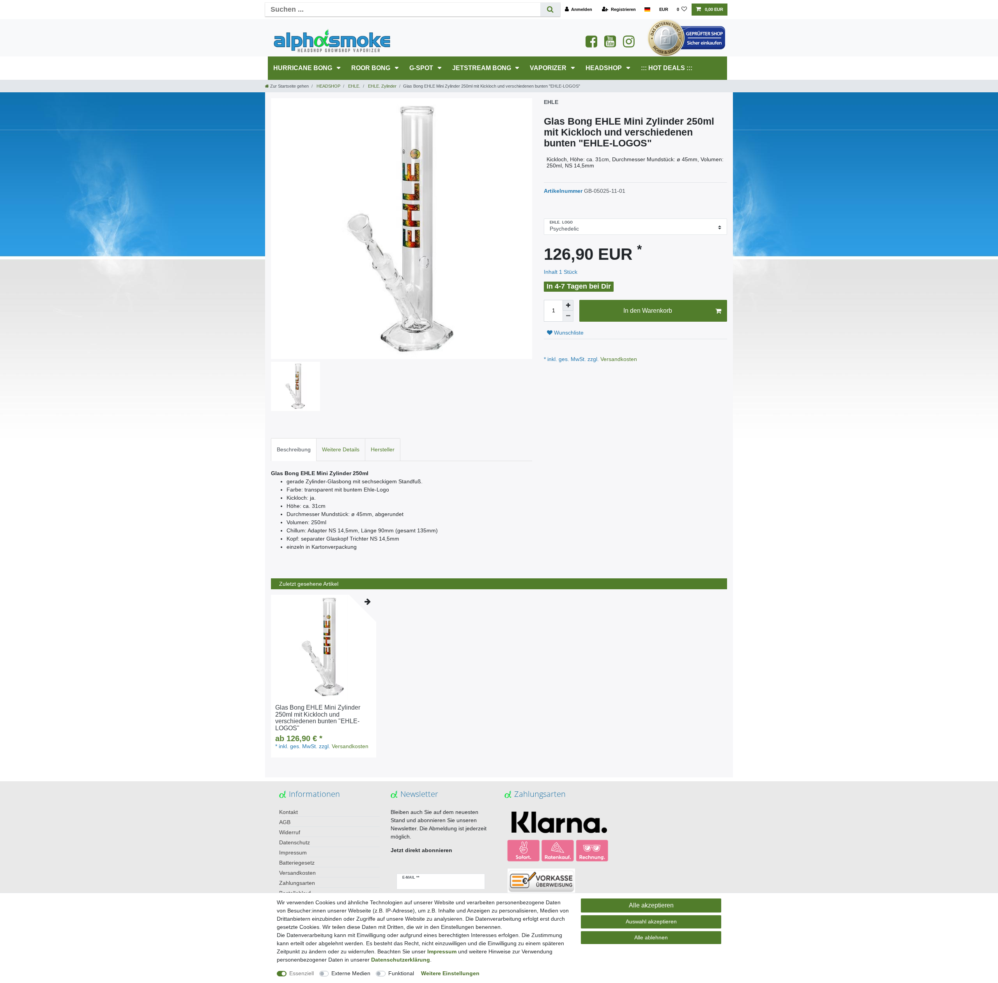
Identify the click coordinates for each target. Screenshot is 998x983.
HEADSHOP (604, 68)
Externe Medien (350, 973)
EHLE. (353, 86)
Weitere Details (340, 449)
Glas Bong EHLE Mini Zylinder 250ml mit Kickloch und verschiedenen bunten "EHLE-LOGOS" (317, 717)
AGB (284, 822)
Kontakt (288, 812)
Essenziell (301, 973)
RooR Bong (371, 68)
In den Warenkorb (647, 310)
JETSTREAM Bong (482, 68)
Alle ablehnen (651, 937)
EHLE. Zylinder (381, 86)
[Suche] (550, 9)
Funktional (401, 973)
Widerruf (289, 832)
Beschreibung (294, 449)
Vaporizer (549, 68)
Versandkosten (618, 359)
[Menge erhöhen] (568, 305)
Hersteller (383, 449)
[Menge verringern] (568, 316)
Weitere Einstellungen (450, 973)
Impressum (293, 852)
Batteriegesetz (297, 863)
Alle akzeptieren (651, 905)
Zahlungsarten (297, 883)
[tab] (294, 449)
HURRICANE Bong (303, 68)
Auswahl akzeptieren (651, 921)
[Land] (647, 10)
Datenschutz (294, 842)
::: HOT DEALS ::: (666, 68)
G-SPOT (422, 68)
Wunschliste (568, 332)
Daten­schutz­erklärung (400, 960)
